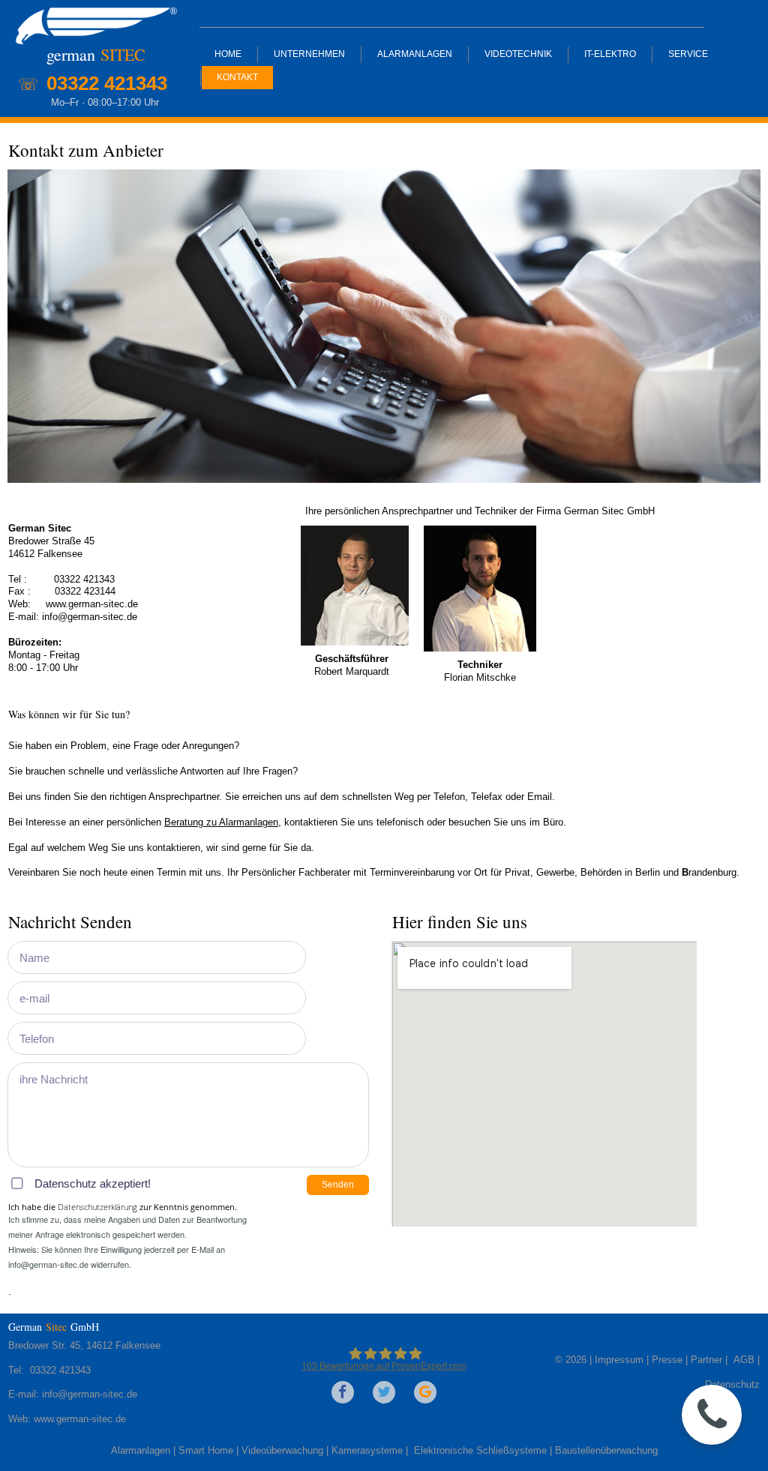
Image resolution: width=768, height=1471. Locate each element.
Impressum (619, 1359)
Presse (669, 1359)
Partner (706, 1359)
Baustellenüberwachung (606, 1450)
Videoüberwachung (282, 1450)
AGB (742, 1359)
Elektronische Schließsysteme (480, 1450)
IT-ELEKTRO (610, 54)
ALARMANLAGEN (414, 54)
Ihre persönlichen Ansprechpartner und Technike (409, 511)
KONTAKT (237, 77)
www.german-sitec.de (80, 1419)
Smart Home (205, 1450)
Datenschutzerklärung (97, 1206)
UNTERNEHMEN (309, 54)
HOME (228, 54)
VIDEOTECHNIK (518, 54)
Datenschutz (732, 1384)
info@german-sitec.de (91, 616)
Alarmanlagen (140, 1450)
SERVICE (688, 54)
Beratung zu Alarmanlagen (221, 822)
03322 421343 (83, 579)
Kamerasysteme (367, 1450)
